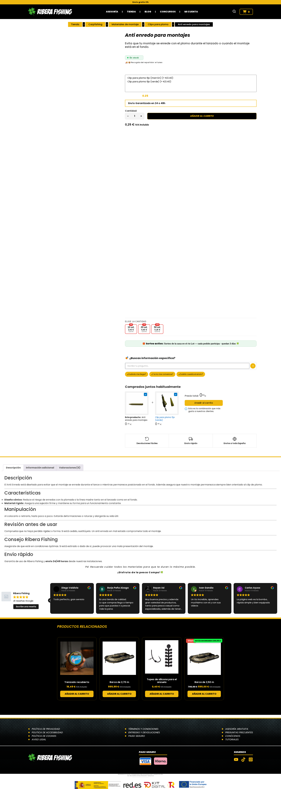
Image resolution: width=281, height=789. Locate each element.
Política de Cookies (44, 736)
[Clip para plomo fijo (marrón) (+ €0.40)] (190, 78)
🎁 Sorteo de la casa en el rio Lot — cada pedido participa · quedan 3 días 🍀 (190, 343)
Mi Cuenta (191, 11)
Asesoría (112, 11)
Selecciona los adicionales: (141, 72)
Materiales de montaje (125, 24)
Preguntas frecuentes (239, 732)
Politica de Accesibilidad (47, 732)
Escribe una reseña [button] (26, 606)
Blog (148, 11)
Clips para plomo (158, 24)
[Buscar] (253, 366)
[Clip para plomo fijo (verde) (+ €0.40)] (190, 81)
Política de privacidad (46, 729)
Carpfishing (95, 24)
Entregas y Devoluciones (144, 732)
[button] (50, 600)
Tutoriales (232, 739)
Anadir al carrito (203, 403)
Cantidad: (131, 111)
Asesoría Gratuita (236, 729)
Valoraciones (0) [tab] (69, 467)
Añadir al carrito (202, 116)
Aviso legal (39, 739)
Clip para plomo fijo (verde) (165, 418)
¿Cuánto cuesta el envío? (191, 374)
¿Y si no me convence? (162, 374)
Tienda (131, 11)
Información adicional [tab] (40, 467)
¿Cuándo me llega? (136, 374)
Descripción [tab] (13, 467)
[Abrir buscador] (234, 12)
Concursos (168, 11)
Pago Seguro (136, 736)
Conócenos (232, 736)
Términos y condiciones (143, 729)
